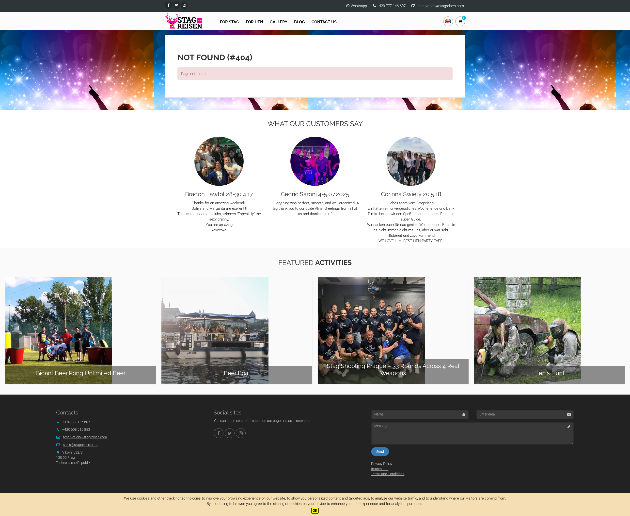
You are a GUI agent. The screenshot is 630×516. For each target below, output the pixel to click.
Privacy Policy (381, 464)
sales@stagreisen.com (80, 445)
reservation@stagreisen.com (440, 6)
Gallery (278, 22)
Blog (299, 22)
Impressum (379, 469)
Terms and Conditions (387, 474)
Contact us (324, 22)
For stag (229, 22)
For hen (254, 22)
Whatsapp (359, 6)
